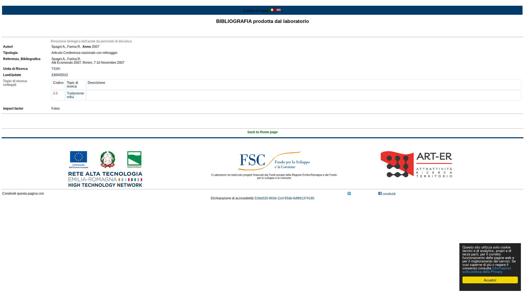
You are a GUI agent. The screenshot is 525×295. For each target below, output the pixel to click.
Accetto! (490, 280)
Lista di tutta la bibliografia (21, 33)
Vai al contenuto (13, 3)
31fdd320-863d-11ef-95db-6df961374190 (284, 198)
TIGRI (55, 68)
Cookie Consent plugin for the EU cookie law (490, 287)
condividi (389, 194)
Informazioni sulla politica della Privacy (486, 269)
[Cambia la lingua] (275, 10)
